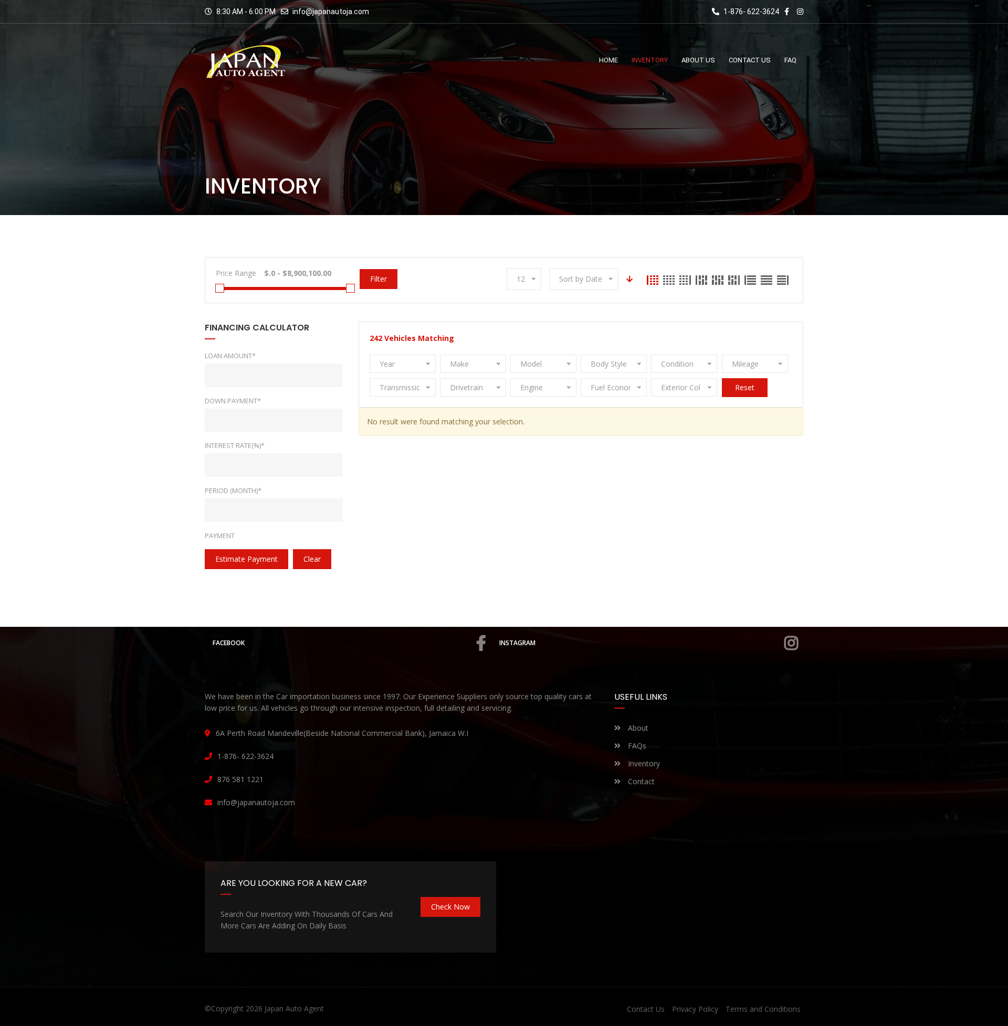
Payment (220, 535)
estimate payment (246, 559)
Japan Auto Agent (294, 1008)
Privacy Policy (695, 1009)
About (637, 728)
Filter (378, 279)
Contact (640, 781)
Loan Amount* (230, 355)
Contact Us (646, 1009)
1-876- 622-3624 (750, 11)
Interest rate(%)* (235, 445)
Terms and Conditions (763, 1009)
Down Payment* (233, 400)
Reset (744, 387)
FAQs (636, 746)
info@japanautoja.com (330, 11)
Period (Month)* (233, 490)
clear (312, 559)
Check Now (450, 907)
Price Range (236, 273)
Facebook (229, 642)
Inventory (643, 763)
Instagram (517, 642)
